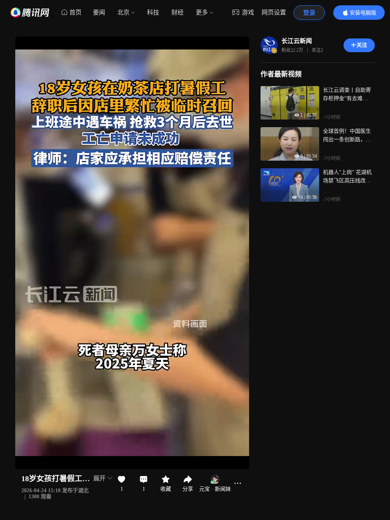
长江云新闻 (296, 41)
